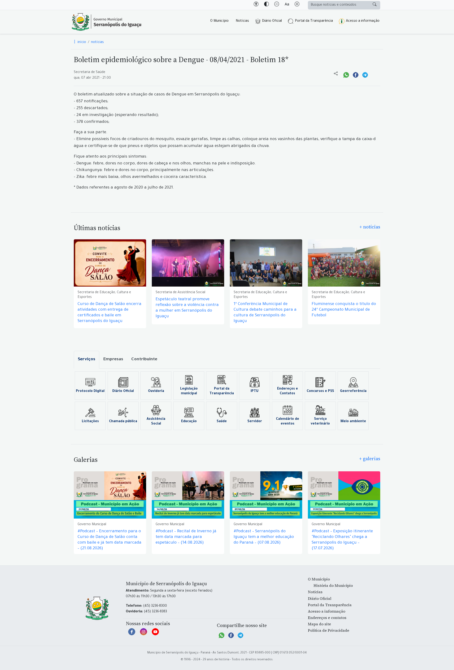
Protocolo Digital (90, 391)
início (81, 42)
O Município (219, 21)
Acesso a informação (363, 21)
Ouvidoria (156, 391)
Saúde (222, 422)
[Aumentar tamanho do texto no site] (297, 5)
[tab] (86, 360)
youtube (155, 634)
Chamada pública (123, 422)
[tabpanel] (227, 400)
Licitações (90, 422)
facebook (132, 634)
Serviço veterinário (320, 421)
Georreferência (353, 391)
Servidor (254, 422)
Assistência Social (156, 421)
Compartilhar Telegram (365, 74)
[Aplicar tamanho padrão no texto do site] (287, 5)
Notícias (242, 21)
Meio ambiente (353, 422)
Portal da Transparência (314, 21)
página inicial (106, 22)
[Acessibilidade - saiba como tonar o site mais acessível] (256, 5)
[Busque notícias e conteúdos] (374, 5)
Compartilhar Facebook (355, 74)
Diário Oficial (272, 21)
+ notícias (369, 227)
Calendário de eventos (287, 421)
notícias (97, 42)
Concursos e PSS (320, 391)
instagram (143, 634)
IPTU (254, 391)
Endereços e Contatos (287, 391)
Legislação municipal (189, 391)
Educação (189, 422)
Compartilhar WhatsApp (346, 74)
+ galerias (369, 458)
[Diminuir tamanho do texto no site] (276, 5)
